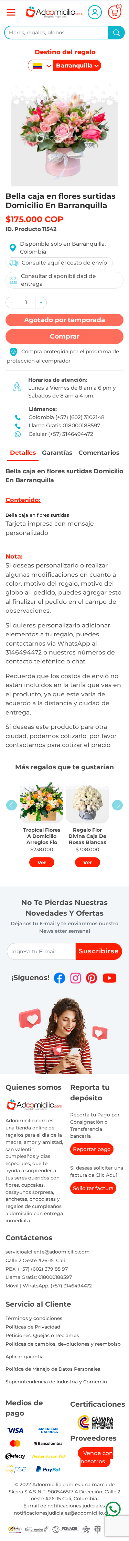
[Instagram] (76, 978)
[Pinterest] (91, 978)
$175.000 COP (34, 219)
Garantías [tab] (57, 452)
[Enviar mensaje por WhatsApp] (113, 1509)
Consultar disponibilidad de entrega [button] (58, 280)
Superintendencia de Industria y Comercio (56, 1381)
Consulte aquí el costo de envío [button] (64, 262)
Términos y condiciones (34, 1318)
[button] (11, 302)
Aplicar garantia (25, 1356)
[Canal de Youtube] (109, 978)
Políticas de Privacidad (33, 1327)
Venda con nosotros (96, 1457)
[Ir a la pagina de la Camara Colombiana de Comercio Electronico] (95, 1422)
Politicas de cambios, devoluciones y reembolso (63, 1344)
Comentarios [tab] (98, 452)
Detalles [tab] (23, 452)
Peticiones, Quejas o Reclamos (42, 1335)
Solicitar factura (93, 1188)
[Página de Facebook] (59, 978)
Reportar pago (92, 1149)
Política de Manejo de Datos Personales (53, 1369)
